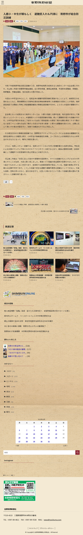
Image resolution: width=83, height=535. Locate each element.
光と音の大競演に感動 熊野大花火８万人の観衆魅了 (25, 326)
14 (27, 434)
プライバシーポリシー (47, 528)
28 (27, 441)
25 (56, 438)
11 (56, 430)
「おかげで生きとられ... (17, 352)
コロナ (10, 371)
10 (49, 430)
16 (41, 434)
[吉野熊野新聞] (41, 2)
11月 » (65, 446)
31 (49, 441)
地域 (7, 21)
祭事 (10, 406)
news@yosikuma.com (52, 519)
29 (34, 441)
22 (34, 438)
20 (19, 438)
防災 (25, 21)
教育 (11, 21)
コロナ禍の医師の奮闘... (17, 349)
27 (19, 441)
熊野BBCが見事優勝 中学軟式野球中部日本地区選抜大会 (26, 331)
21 (27, 438)
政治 (10, 391)
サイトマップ (33, 528)
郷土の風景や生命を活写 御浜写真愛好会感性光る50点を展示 (28, 321)
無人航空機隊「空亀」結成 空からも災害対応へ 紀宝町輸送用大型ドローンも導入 (37, 311)
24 (49, 438)
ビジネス (11, 381)
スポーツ (11, 376)
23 (41, 438)
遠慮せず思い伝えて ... (17, 356)
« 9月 (17, 446)
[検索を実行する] (77, 452)
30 (41, 441)
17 (49, 434)
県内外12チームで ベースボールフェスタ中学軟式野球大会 (27, 316)
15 (34, 434)
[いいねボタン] (6, 181)
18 (56, 434)
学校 (21, 21)
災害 (9, 401)
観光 (10, 412)
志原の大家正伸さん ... (16, 345)
